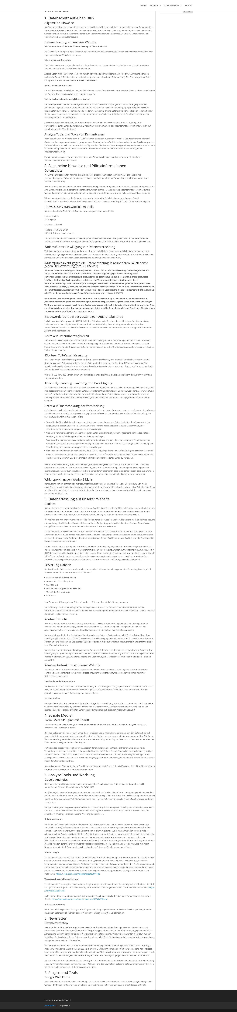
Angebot (154, 6)
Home (143, 6)
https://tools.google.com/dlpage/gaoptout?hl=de (78, 874)
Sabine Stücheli (171, 6)
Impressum (65, 1005)
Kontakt (189, 6)
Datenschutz (50, 1005)
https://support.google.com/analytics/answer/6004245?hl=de (79, 899)
